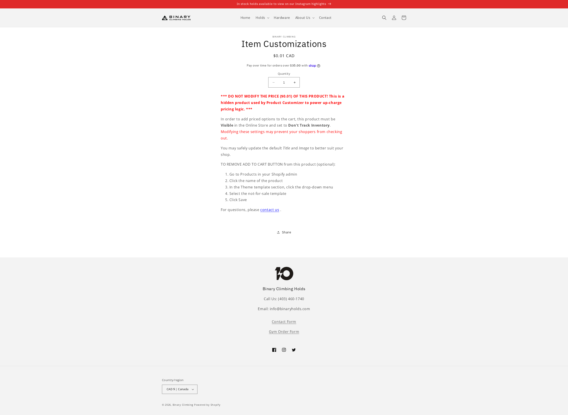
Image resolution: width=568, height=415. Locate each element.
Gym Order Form (284, 331)
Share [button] (286, 232)
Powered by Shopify (207, 404)
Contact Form (284, 321)
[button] (262, 18)
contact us (269, 209)
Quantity (284, 74)
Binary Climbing (183, 404)
